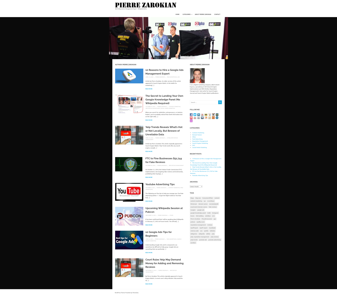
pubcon (193, 222)
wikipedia (202, 234)
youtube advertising (214, 240)
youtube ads (203, 240)
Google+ (193, 210)
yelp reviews (215, 237)
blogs (192, 198)
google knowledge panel (198, 213)
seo (201, 231)
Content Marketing (175, 106)
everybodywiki (213, 204)
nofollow (208, 216)
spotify (206, 231)
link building (200, 216)
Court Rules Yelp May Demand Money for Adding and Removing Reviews (164, 263)
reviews (209, 225)
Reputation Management (153, 108)
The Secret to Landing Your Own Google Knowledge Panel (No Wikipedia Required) (164, 99)
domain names (203, 204)
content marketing (196, 201)
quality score (201, 222)
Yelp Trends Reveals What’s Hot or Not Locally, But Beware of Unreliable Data (163, 131)
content (216, 198)
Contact (217, 14)
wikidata (212, 231)
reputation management (198, 225)
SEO (179, 77)
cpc (205, 201)
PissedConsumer (207, 219)
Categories (187, 14)
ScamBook (212, 228)
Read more (148, 89)
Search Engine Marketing (200, 143)
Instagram (215, 213)
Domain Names (197, 135)
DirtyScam (194, 204)
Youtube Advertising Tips (160, 184)
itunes (192, 216)
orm (213, 216)
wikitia (208, 234)
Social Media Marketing (168, 108)
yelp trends (194, 240)
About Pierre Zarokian (203, 14)
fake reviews (213, 207)
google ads (200, 210)
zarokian (193, 243)
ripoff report (203, 228)
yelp (213, 234)
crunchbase (210, 201)
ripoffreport (194, 228)
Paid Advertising (172, 77)
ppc (215, 219)
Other (169, 138)
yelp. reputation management (200, 237)
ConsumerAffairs (207, 198)
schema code (195, 231)
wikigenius (194, 234)
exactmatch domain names (199, 207)
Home (177, 14)
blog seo (198, 198)
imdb (209, 213)
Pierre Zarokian (160, 77)
